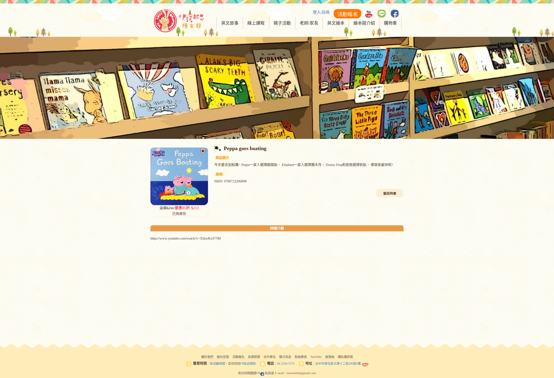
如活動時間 (217, 363)
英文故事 (229, 23)
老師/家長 (309, 23)
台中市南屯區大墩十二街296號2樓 (338, 363)
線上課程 (256, 23)
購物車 (390, 23)
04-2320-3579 (285, 363)
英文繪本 (336, 23)
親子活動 (282, 23)
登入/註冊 (321, 12)
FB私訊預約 (248, 363)
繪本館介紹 (364, 23)
